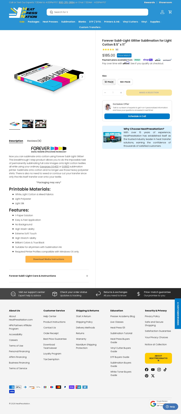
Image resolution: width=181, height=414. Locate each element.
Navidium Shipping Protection (86, 346)
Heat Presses (50, 21)
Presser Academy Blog (122, 316)
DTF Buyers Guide (119, 357)
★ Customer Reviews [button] (178, 313)
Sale (22, 21)
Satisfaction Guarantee (158, 331)
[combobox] (97, 12)
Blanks (82, 21)
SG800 (65, 166)
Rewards (149, 2)
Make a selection (149, 92)
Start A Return (83, 316)
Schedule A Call (137, 116)
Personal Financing (19, 351)
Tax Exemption (51, 359)
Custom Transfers (89, 27)
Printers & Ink (111, 21)
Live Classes (116, 322)
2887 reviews (161, 406)
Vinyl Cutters (130, 21)
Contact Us (49, 327)
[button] (170, 12)
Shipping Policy (84, 322)
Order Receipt (51, 333)
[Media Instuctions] (49, 259)
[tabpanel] (49, 205)
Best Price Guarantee (55, 339)
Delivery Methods (85, 327)
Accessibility (15, 334)
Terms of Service (18, 368)
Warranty (81, 339)
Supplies (155, 21)
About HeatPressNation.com (21, 318)
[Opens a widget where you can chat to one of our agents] (170, 406)
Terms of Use (16, 345)
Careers (13, 340)
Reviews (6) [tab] (34, 140)
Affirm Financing (18, 357)
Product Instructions (54, 322)
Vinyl (144, 21)
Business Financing (19, 362)
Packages (33, 21)
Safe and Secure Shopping (154, 323)
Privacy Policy (152, 316)
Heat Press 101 (117, 327)
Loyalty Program (52, 353)
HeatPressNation (23, 403)
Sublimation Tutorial (121, 333)
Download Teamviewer (50, 346)
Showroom (165, 2)
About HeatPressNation (158, 358)
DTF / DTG (95, 21)
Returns (80, 333)
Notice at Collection (156, 344)
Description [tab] (16, 140)
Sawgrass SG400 (49, 166)
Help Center (49, 316)
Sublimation (68, 21)
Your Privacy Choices (156, 337)
